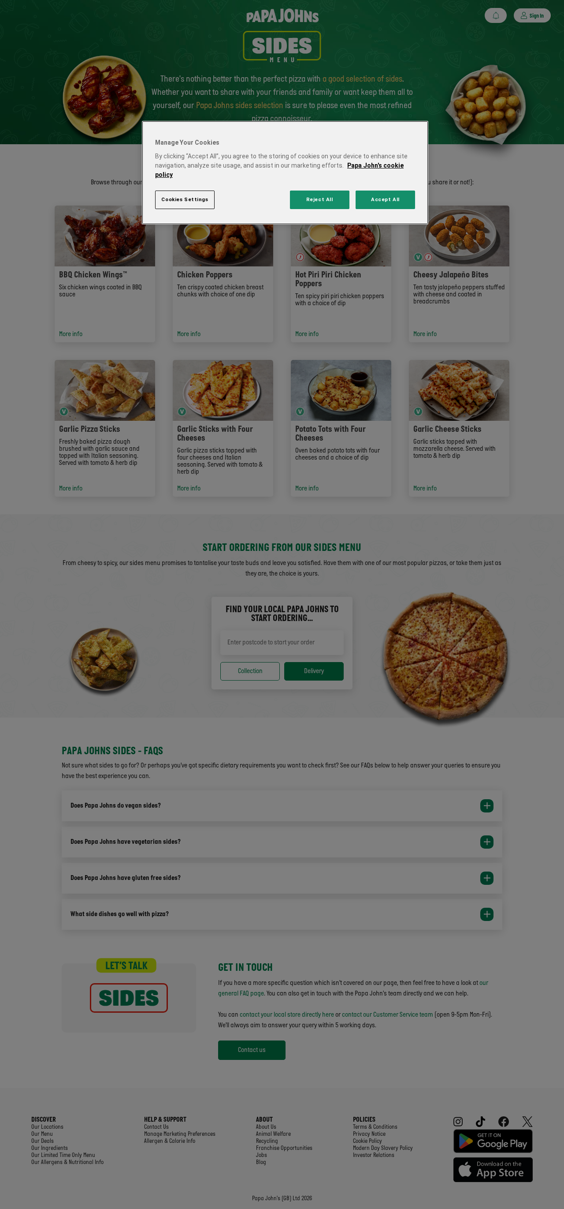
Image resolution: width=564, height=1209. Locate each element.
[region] (285, 173)
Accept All (385, 199)
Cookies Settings (184, 199)
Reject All (319, 199)
